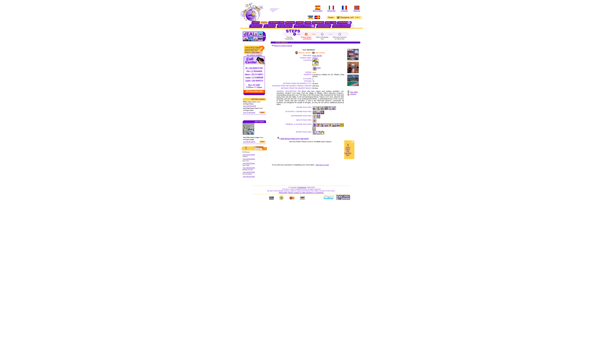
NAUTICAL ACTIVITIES (342, 26)
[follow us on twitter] (329, 199)
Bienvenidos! (318, 11)
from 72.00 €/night (249, 112)
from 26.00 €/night (249, 159)
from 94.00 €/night (249, 142)
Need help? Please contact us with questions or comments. (301, 193)
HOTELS (264, 22)
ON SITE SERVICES (285, 26)
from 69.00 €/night (249, 176)
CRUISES (299, 22)
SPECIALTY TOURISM (303, 26)
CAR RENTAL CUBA (276, 22)
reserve (353, 94)
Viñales (315, 58)
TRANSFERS (342, 22)
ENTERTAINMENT (324, 26)
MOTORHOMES (318, 22)
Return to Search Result (283, 45)
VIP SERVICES (270, 26)
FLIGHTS (256, 22)
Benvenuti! (331, 11)
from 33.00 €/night (249, 154)
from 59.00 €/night (249, 163)
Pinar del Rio (317, 55)
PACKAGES (290, 22)
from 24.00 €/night (249, 172)
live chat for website (254, 55)
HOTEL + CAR (331, 22)
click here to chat (322, 165)
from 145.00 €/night (249, 106)
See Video (354, 92)
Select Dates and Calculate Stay (347, 151)
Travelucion (301, 187)
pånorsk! (356, 11)
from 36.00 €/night (249, 168)
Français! (344, 11)
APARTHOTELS (256, 26)
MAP (319, 68)
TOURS (307, 22)
